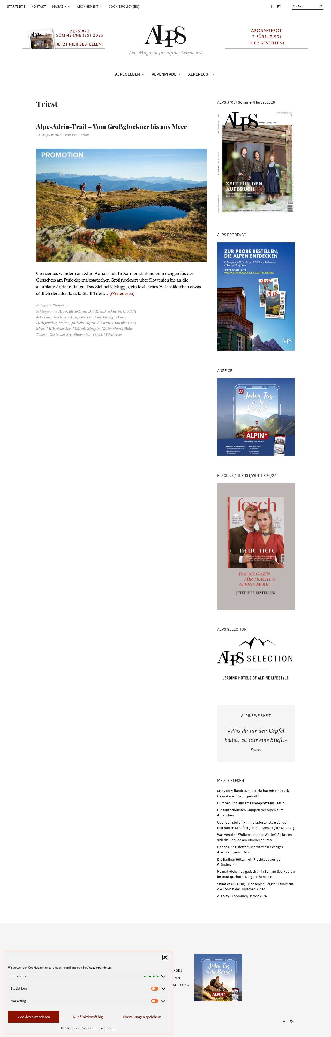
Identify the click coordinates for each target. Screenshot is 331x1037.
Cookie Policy (70, 1028)
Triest (97, 332)
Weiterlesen (122, 291)
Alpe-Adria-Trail (72, 309)
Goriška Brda (90, 315)
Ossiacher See (61, 332)
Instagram (291, 1025)
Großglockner (114, 315)
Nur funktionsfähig (88, 1016)
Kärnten (103, 321)
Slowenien (82, 332)
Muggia (93, 326)
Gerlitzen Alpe (65, 315)
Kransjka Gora (124, 321)
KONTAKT (38, 6)
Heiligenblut (46, 321)
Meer (40, 326)
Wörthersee (113, 332)
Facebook (284, 1025)
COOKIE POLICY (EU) (124, 6)
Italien (64, 321)
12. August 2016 (49, 133)
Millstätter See (59, 326)
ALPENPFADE (164, 74)
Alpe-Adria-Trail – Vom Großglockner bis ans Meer (87, 125)
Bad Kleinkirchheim (104, 309)
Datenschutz (89, 1028)
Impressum (107, 1028)
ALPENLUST (199, 74)
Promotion (80, 133)
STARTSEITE (16, 6)
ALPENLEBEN (127, 74)
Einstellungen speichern (142, 1016)
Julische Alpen (83, 321)
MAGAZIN (59, 6)
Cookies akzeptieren (34, 1016)
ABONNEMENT (88, 6)
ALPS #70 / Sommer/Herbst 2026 (242, 896)
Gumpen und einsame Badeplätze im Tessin (250, 803)
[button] (165, 957)
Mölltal (79, 326)
